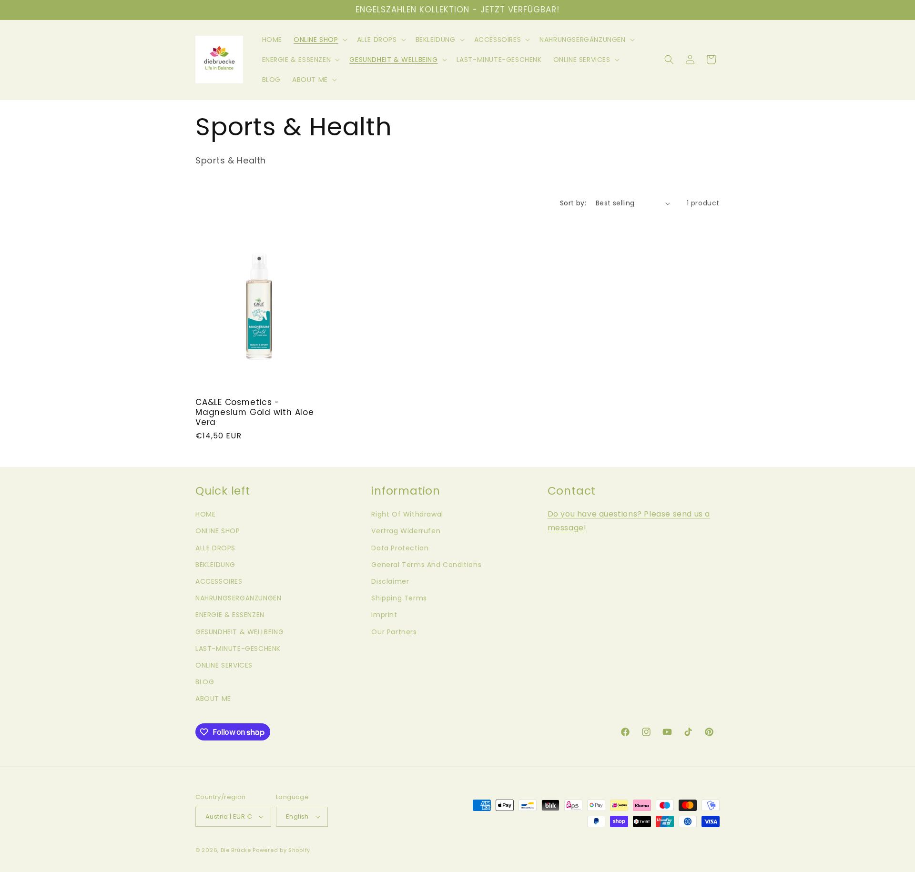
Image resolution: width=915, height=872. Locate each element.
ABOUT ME (213, 698)
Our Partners (394, 632)
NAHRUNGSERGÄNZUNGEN (238, 598)
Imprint (384, 614)
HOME (205, 514)
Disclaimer (390, 581)
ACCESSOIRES (219, 581)
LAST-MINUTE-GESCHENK (238, 648)
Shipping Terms (399, 598)
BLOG (204, 682)
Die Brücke (236, 850)
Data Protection (399, 548)
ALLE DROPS (215, 548)
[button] (319, 40)
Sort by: (573, 203)
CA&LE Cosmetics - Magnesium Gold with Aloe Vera (254, 412)
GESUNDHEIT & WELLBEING (239, 632)
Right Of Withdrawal (407, 514)
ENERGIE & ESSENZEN (229, 614)
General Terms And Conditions (426, 564)
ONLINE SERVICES (224, 665)
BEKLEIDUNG (215, 564)
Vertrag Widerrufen (405, 531)
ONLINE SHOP (217, 531)
